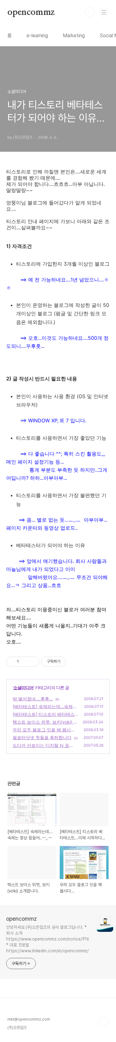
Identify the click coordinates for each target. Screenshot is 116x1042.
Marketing (74, 35)
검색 (90, 12)
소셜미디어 (23, 687)
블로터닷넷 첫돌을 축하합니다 (42, 737)
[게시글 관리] (32, 661)
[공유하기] (24, 661)
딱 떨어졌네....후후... (33, 698)
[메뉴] (104, 12)
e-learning (37, 35)
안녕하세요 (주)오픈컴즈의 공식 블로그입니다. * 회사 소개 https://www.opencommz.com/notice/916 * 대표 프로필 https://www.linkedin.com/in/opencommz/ (47, 939)
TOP (104, 1022)
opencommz (30, 12)
